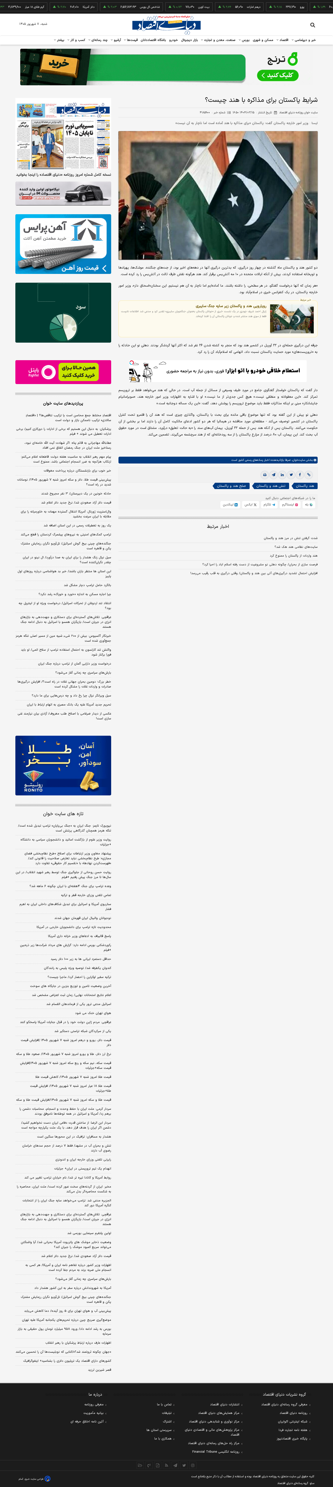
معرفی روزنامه (94, 1404)
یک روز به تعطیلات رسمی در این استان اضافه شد (77, 525)
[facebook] (300, 475)
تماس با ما (164, 1404)
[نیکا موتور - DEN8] (63, 193)
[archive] (140, 1465)
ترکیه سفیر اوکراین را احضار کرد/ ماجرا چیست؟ (79, 977)
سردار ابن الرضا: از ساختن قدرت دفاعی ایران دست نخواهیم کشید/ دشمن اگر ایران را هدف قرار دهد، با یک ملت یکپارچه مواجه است (66, 1125)
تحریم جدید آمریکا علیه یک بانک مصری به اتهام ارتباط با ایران (69, 704)
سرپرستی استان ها (159, 1430)
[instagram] (192, 1465)
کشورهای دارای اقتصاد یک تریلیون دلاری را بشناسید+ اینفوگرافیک (67, 1361)
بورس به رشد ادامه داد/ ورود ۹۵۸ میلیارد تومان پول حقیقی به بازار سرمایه (64, 1331)
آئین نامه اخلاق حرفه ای (87, 1421)
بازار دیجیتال (189, 40)
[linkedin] (282, 475)
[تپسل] (131, 362)
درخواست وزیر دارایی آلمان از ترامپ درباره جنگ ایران (74, 663)
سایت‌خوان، (298, 460)
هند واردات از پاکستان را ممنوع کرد (294, 555)
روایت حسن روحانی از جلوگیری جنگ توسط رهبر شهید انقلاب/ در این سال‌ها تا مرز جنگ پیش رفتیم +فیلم (63, 875)
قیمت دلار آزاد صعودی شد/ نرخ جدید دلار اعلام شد (76, 502)
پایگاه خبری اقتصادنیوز (292, 1438)
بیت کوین (173, 7)
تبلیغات (167, 1413)
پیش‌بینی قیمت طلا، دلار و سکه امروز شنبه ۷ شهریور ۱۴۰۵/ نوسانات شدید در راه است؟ (64, 482)
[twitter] (291, 475)
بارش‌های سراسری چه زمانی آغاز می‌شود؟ (83, 672)
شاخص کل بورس (120, 7)
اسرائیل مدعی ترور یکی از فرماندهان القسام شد (78, 1004)
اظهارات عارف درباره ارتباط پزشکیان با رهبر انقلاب (78, 1343)
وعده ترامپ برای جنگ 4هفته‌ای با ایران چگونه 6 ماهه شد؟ (70, 886)
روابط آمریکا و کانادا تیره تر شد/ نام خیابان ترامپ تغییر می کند (67, 1177)
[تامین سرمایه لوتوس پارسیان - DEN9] (63, 313)
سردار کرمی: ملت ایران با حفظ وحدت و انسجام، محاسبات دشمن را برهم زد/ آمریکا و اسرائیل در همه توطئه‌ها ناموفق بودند (65, 1111)
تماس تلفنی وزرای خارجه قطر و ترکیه (86, 895)
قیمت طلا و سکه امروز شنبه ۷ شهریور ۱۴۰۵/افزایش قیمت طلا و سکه (63, 1100)
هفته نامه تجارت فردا (293, 1430)
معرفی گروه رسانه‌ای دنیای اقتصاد (284, 1404)
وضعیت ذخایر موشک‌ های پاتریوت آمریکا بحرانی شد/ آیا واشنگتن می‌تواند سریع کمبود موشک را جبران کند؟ (66, 1245)
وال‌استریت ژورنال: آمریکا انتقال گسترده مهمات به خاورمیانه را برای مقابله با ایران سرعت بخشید (66, 514)
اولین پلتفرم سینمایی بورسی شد (89, 1233)
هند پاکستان (305, 486)
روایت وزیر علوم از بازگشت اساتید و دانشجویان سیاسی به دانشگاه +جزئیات (65, 842)
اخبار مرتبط (218, 526)
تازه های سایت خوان (63, 814)
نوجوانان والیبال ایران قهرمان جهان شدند (82, 918)
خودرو (173, 40)
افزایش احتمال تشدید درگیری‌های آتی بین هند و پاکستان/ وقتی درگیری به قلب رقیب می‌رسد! (254, 573)
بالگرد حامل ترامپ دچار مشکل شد (87, 585)
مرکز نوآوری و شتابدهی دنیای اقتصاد (214, 1421)
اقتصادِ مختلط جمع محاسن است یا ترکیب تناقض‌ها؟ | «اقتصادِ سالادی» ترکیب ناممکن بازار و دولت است (68, 418)
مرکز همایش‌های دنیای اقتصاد (218, 1413)
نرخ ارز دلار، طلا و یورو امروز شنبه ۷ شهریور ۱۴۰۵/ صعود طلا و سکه (63, 1054)
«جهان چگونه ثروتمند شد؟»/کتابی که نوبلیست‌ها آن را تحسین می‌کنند (63, 1352)
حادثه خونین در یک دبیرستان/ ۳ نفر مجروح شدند (76, 493)
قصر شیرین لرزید (99, 1370)
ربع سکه (320, 7)
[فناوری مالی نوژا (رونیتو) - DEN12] (63, 766)
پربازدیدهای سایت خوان (63, 403)
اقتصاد (283, 40)
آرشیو (117, 40)
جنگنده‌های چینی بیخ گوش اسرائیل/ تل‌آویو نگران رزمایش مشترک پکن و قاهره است (66, 546)
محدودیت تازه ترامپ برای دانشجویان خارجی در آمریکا (74, 927)
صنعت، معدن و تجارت (219, 40)
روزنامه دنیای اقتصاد (293, 1413)
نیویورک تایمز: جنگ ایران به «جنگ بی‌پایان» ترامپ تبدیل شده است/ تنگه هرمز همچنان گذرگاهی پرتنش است (64, 828)
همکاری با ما (163, 1438)
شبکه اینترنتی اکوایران (292, 1421)
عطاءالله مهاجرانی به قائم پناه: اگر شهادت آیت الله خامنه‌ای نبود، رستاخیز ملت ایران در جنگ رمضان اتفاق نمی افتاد (67, 445)
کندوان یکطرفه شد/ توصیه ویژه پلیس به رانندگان (77, 968)
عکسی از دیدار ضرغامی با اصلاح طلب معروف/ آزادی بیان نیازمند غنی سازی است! (64, 716)
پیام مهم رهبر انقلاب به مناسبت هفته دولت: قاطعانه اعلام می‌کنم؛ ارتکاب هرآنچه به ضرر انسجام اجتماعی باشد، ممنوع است (66, 459)
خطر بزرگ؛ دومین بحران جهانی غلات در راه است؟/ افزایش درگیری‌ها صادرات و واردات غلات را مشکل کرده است (64, 684)
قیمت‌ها (132, 40)
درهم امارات (223, 7)
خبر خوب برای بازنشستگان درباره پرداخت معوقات (77, 470)
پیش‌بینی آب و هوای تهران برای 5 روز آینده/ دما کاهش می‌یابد (67, 1311)
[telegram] (273, 475)
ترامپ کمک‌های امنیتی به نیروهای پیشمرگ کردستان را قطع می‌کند (66, 534)
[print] (265, 475)
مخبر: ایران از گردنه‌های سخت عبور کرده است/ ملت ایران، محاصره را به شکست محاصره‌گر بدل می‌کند (64, 1189)
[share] (157, 1465)
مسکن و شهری (263, 40)
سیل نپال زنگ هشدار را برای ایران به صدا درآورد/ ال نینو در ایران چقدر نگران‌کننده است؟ (67, 560)
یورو (272, 7)
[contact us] (149, 1465)
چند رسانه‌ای (99, 40)
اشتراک (167, 1421)
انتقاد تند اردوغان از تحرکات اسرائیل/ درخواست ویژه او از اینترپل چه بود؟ (65, 606)
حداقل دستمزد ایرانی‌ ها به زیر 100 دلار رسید (81, 959)
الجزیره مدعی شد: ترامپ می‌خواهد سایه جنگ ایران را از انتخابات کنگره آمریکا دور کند (66, 1203)
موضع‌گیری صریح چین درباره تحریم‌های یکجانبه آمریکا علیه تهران (66, 1320)
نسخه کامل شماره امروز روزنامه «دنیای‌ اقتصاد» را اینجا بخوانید (63, 175)
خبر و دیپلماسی (305, 40)
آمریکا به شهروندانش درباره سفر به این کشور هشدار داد (72, 1288)
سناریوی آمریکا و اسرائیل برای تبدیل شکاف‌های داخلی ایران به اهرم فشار (65, 907)
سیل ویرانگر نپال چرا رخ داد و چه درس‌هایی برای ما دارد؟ (71, 695)
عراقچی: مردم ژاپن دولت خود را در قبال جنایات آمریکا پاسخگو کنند (65, 1022)
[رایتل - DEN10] (63, 372)
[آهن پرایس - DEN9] (63, 244)
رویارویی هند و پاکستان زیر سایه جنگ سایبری (231, 306)
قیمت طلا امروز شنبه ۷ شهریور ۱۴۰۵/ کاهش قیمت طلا (73, 1077)
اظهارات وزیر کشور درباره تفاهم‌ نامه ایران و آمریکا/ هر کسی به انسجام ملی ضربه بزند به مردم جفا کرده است (68, 1268)
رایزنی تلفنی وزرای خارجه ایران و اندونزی (83, 1159)
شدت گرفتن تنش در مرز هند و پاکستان (291, 538)
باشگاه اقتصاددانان (153, 40)
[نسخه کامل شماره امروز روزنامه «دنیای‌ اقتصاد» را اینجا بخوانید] (63, 134)
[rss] (166, 1465)
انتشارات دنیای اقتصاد (224, 1404)
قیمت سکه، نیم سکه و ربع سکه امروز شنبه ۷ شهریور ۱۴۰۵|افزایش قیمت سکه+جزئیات (65, 1066)
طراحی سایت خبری (34, 1479)
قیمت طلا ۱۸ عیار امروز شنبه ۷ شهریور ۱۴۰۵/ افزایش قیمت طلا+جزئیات (70, 1088)
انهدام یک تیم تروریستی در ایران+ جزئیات (82, 1168)
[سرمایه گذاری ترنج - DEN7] (166, 67)
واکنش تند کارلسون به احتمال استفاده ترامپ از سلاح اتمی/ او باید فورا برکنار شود (66, 652)
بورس (245, 40)
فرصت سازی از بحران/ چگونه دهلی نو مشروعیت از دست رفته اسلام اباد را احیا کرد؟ (260, 564)
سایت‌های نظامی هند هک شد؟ (296, 547)
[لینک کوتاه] (309, 475)
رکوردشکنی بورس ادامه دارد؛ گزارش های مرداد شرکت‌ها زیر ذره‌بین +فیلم (65, 948)
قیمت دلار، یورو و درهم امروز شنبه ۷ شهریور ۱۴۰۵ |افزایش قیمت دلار (66, 1043)
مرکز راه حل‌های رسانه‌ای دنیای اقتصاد (213, 1443)
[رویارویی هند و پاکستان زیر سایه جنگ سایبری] (292, 319)
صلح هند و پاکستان (231, 486)
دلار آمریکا (58, 7)
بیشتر (60, 40)
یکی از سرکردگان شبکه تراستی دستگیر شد (82, 1031)
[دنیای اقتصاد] (166, 25)
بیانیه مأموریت (93, 1413)
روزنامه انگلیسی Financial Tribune (215, 1451)
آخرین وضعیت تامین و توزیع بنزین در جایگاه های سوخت (70, 986)
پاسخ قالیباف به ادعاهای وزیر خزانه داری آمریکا (79, 936)
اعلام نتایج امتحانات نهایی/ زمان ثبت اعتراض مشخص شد (71, 995)
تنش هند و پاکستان (270, 486)
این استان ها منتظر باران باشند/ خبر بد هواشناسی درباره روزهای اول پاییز (64, 574)
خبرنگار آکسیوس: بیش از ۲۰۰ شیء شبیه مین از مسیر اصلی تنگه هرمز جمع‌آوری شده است (63, 638)
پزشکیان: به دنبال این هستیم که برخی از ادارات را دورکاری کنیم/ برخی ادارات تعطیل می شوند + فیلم (63, 431)
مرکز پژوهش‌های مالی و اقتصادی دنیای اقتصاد (212, 1432)
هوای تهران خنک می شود (93, 1013)
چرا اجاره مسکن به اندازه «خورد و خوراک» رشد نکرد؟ (75, 594)
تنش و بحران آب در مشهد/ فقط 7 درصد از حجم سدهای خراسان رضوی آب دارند (66, 1148)
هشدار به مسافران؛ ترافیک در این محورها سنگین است (74, 1136)
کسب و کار (77, 40)
